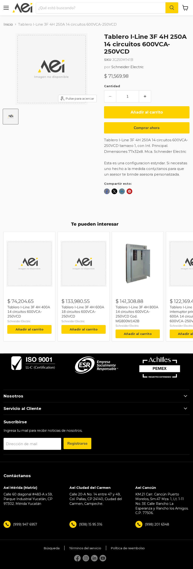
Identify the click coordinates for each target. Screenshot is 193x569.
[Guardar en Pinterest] (129, 191)
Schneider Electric (127, 67)
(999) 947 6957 (25, 524)
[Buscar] (171, 7)
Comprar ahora (147, 127)
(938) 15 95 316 (90, 524)
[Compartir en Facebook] (107, 191)
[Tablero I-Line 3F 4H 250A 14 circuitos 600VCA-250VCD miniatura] (10, 116)
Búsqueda (52, 548)
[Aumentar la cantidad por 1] (145, 96)
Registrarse (77, 443)
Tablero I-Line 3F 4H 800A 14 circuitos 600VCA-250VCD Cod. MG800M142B (137, 314)
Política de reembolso (128, 548)
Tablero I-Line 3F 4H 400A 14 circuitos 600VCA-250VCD (28, 311)
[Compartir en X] (114, 191)
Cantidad (112, 86)
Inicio (8, 24)
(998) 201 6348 (157, 524)
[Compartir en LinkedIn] (122, 191)
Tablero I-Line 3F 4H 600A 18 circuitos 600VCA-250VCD (82, 311)
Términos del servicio (85, 548)
